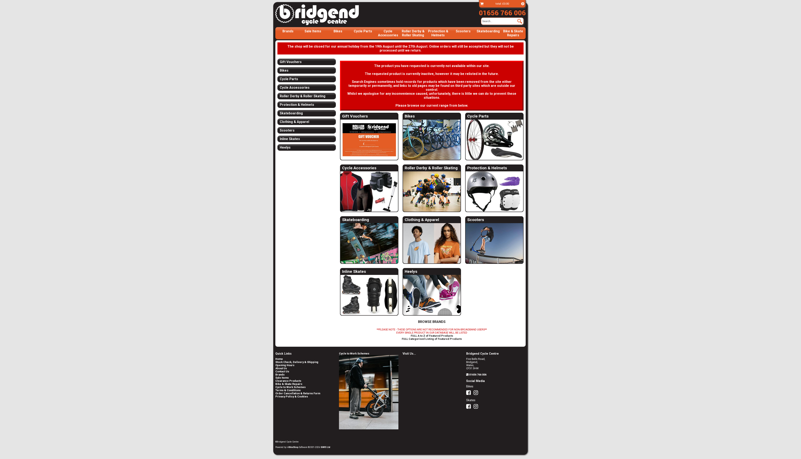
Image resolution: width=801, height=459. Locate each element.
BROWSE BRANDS (432, 322)
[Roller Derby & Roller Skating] (432, 191)
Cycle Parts (363, 31)
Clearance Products (288, 380)
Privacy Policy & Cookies (291, 396)
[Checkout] (482, 3)
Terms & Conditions (288, 390)
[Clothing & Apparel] (432, 243)
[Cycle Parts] (494, 140)
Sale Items (313, 31)
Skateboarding (488, 31)
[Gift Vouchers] (369, 140)
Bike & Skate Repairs (513, 33)
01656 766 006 (477, 374)
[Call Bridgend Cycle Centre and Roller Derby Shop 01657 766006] (502, 11)
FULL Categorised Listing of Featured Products (432, 338)
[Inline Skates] (369, 295)
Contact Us (282, 371)
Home (279, 358)
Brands (287, 31)
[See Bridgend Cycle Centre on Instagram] (477, 393)
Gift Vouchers (355, 116)
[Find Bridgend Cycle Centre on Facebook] (469, 393)
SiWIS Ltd (325, 447)
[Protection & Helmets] (494, 191)
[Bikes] (432, 140)
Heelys (411, 271)
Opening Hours (284, 365)
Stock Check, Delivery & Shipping (296, 362)
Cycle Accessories (388, 33)
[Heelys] (432, 295)
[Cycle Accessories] (369, 191)
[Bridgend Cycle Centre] (324, 14)
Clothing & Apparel (422, 219)
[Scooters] (494, 243)
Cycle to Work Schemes (290, 387)
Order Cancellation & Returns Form (297, 393)
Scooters (463, 31)
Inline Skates (354, 271)
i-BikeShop (292, 447)
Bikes (338, 31)
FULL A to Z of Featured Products (432, 335)
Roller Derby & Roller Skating (413, 33)
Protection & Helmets (438, 33)
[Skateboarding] (369, 243)
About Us (281, 368)
